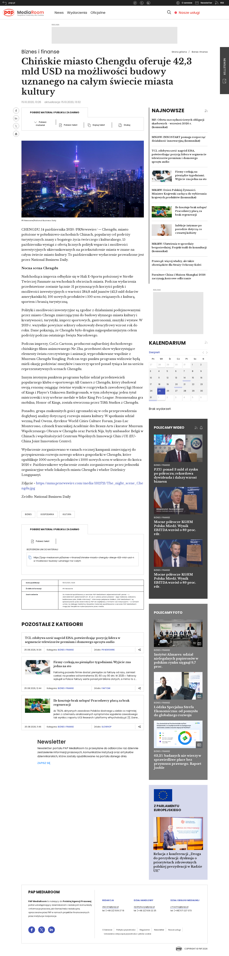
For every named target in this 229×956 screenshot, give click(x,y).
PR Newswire (108, 649)
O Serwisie (107, 929)
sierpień (154, 352)
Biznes (28, 514)
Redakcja (108, 900)
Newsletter (224, 67)
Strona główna (179, 51)
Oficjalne (98, 12)
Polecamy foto (168, 612)
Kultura (67, 514)
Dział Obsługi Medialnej (184, 900)
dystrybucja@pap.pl (144, 906)
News (59, 12)
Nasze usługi (189, 12)
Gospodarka (47, 514)
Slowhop (106, 726)
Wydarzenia (77, 12)
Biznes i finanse (200, 51)
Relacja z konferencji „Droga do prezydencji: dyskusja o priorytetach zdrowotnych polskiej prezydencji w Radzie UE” (177, 862)
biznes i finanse (162, 465)
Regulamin (145, 929)
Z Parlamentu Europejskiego (167, 808)
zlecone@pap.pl (110, 906)
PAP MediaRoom (44, 892)
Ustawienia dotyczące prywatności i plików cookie (127, 933)
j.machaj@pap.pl (179, 906)
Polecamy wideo (169, 427)
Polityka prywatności (125, 929)
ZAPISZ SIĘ (43, 763)
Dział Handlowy (143, 900)
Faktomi (106, 688)
